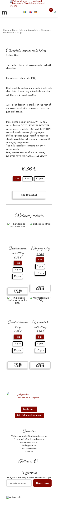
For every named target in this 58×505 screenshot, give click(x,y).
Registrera (42, 483)
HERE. (19, 111)
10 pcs (39, 178)
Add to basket (29, 195)
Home (6, 30)
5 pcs (28, 178)
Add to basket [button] (18, 291)
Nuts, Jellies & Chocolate (25, 30)
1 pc (17, 178)
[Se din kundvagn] (55, 12)
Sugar (22, 122)
